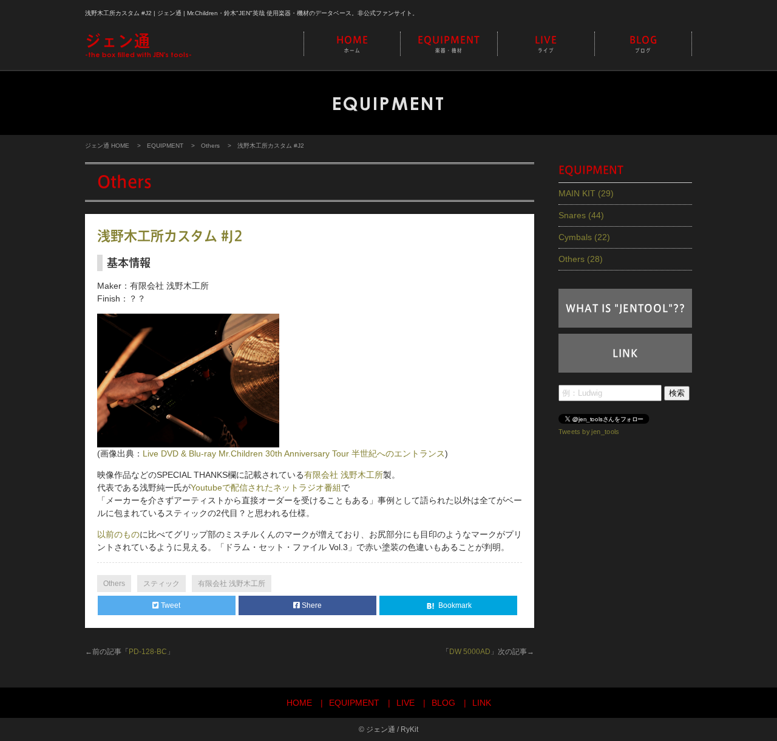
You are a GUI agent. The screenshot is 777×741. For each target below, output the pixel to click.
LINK (625, 353)
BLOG (643, 44)
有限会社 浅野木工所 (343, 475)
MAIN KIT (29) (586, 193)
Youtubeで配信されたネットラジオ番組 (266, 487)
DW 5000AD (469, 651)
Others (210, 145)
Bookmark (454, 605)
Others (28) (580, 259)
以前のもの (118, 534)
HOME (352, 44)
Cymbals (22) (584, 237)
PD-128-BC (148, 651)
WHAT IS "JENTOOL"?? (625, 308)
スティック (161, 583)
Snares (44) (581, 215)
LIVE (546, 44)
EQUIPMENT (449, 44)
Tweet (169, 605)
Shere (311, 605)
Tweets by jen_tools (588, 431)
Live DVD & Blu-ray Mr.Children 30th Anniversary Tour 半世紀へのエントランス (294, 453)
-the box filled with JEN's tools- (138, 45)
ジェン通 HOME (107, 145)
